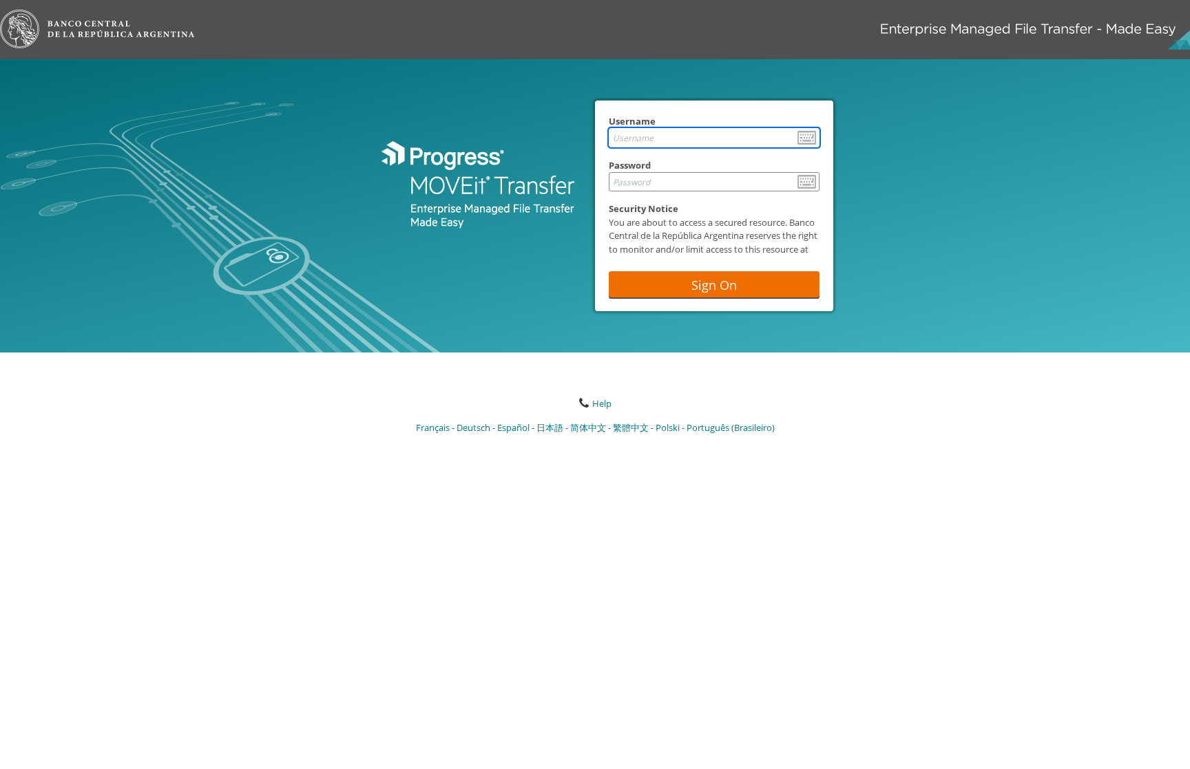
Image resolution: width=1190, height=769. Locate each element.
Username (632, 121)
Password (630, 165)
